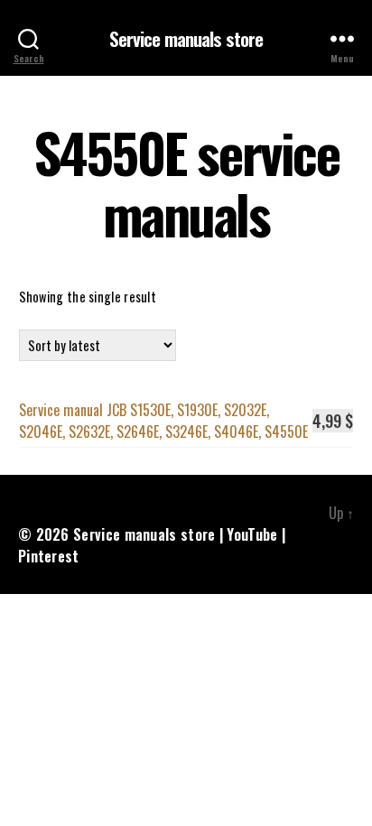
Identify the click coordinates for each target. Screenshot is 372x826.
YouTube (252, 534)
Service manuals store (186, 38)
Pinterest (48, 556)
